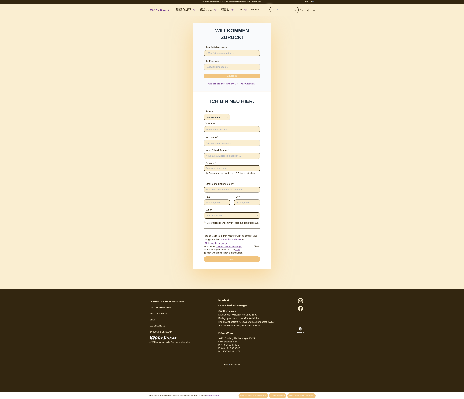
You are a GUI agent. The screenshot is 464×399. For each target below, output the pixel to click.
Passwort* (211, 163)
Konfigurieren (278, 396)
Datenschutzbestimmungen (229, 246)
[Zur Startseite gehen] (159, 10)
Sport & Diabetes (159, 314)
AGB (237, 249)
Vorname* (211, 123)
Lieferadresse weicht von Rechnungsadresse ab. (233, 222)
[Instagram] (300, 300)
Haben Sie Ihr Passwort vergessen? (232, 83)
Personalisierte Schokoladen (167, 302)
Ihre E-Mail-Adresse (216, 47)
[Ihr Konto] (307, 10)
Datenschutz (157, 326)
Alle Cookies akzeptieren (301, 396)
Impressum (235, 364)
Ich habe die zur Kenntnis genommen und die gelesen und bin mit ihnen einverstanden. (223, 249)
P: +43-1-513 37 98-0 (228, 345)
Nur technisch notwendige (253, 396)
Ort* (238, 196)
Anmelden (232, 76)
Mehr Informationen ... (213, 395)
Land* (209, 209)
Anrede (209, 111)
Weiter (232, 259)
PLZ (208, 196)
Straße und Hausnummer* (220, 184)
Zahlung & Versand (161, 332)
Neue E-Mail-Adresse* (217, 150)
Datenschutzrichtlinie (230, 239)
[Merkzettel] (301, 10)
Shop (152, 320)
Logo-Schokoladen (160, 308)
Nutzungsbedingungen (217, 243)
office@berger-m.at (227, 342)
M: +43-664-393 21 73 (229, 351)
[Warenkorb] (314, 10)
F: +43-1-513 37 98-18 (229, 348)
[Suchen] (295, 10)
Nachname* (212, 137)
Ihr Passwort (212, 61)
